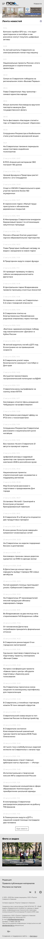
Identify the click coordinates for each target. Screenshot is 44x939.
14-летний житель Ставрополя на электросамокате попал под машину (20, 51)
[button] (5, 854)
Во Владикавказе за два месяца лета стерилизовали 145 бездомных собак (20, 615)
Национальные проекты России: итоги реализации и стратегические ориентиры (21, 65)
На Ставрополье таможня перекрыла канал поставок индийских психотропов (20, 149)
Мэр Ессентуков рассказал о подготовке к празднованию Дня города (19, 488)
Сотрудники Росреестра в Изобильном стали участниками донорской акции (21, 134)
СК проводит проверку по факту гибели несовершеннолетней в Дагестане (18, 274)
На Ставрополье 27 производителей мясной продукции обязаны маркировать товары (20, 600)
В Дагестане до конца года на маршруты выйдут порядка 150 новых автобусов (21, 572)
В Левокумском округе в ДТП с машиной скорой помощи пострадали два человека (21, 820)
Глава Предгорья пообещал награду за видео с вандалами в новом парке (21, 249)
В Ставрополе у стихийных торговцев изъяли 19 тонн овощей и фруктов (21, 704)
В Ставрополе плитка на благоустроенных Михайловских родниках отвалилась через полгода (20, 316)
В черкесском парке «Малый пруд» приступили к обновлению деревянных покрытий (20, 206)
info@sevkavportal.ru (15, 919)
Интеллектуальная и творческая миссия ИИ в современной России (19, 774)
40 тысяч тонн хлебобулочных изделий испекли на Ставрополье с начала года (22, 748)
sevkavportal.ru (8, 925)
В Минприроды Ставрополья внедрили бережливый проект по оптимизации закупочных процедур (22, 222)
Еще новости (22, 829)
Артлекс (33, 936)
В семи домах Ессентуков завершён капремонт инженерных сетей (20, 531)
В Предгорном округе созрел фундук (21, 261)
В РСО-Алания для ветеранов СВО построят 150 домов (19, 163)
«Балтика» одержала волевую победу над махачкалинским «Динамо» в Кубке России (21, 331)
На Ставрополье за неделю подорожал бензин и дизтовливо (21, 544)
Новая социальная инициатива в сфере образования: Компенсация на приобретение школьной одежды (22, 788)
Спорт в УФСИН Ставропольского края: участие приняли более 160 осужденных (21, 190)
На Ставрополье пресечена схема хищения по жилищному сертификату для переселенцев (21, 689)
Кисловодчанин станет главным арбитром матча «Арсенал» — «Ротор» (21, 761)
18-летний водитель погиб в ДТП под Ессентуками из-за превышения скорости (20, 347)
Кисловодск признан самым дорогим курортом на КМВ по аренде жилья (21, 557)
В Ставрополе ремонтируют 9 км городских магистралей (18, 643)
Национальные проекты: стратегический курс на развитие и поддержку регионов (20, 475)
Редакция (7, 880)
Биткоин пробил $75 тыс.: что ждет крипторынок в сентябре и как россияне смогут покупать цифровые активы (21, 36)
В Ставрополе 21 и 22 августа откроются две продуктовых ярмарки (22, 518)
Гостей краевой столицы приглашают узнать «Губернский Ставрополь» (21, 586)
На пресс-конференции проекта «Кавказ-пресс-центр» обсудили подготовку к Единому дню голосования (18, 673)
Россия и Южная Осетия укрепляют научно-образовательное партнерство (21, 236)
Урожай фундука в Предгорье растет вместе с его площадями (20, 176)
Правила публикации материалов (18, 883)
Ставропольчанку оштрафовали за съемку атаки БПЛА (19, 390)
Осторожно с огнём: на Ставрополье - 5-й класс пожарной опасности (21, 301)
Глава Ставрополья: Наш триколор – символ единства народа (20, 93)
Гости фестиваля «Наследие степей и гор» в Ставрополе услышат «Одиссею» (21, 121)
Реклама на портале (11, 887)
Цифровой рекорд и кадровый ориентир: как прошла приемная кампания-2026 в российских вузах (20, 459)
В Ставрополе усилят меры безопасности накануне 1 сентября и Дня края (20, 363)
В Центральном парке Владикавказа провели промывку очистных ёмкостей (22, 288)
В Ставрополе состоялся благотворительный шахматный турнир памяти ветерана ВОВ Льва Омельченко (20, 733)
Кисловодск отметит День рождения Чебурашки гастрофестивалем (20, 403)
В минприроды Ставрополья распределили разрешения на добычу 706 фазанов (21, 804)
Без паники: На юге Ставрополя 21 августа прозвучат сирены (19, 445)
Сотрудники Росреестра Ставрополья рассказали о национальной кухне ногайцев (21, 430)
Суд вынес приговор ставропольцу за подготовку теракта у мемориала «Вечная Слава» (21, 655)
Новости (38, 4)
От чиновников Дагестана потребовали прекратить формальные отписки (21, 629)
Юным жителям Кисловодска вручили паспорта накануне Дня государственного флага (21, 107)
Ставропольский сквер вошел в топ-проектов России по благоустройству (21, 717)
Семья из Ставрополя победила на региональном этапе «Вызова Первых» (21, 80)
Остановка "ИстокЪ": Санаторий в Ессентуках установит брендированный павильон (19, 504)
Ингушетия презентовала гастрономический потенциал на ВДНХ (22, 377)
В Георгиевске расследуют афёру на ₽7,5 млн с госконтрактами (20, 416)
